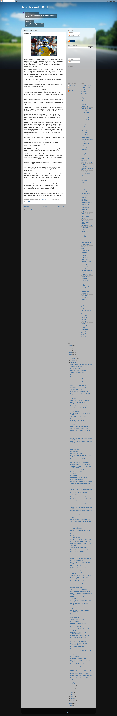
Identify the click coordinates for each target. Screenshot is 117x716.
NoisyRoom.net (85, 240)
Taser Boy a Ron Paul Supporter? (78, 589)
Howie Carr (84, 166)
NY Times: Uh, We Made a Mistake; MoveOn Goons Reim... (79, 527)
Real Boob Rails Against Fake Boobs (79, 514)
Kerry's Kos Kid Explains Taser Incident (80, 663)
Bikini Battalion (74, 451)
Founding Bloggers (86, 154)
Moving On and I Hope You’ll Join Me (34, 24)
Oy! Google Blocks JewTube (77, 525)
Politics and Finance (86, 261)
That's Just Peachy (86, 308)
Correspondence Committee (85, 122)
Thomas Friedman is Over (77, 372)
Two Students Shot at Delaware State (79, 585)
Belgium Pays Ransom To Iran (78, 648)
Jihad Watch (84, 189)
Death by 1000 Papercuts (85, 135)
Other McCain (84, 248)
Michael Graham (85, 218)
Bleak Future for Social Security (78, 496)
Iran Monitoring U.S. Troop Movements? (80, 519)
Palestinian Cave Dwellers (76, 453)
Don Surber (84, 141)
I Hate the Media (85, 173)
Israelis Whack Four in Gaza (77, 436)
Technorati (84, 306)
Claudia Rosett (85, 114)
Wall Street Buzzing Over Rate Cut (79, 677)
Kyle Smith (84, 195)
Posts (71, 32)
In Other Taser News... (76, 656)
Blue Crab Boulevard (86, 108)
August (72, 685)
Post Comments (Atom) (37, 210)
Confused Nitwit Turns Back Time (78, 500)
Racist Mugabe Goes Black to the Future (80, 421)
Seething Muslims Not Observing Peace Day (81, 567)
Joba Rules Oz (74, 494)
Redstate (83, 272)
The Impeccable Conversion (77, 389)
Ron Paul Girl (73, 475)
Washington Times (86, 331)
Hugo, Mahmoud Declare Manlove (79, 391)
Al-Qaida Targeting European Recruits (80, 464)
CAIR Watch (84, 110)
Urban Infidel (84, 325)
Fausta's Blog (84, 151)
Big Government (85, 97)
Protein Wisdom (85, 264)
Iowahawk (83, 182)
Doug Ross (84, 145)
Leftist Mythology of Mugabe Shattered (80, 370)
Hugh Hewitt (84, 171)
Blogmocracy (84, 106)
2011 (70, 345)
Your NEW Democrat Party (77, 619)
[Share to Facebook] (57, 199)
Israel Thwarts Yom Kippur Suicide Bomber (81, 541)
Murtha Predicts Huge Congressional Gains (81, 675)
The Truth (83, 313)
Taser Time (73, 545)
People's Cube (85, 257)
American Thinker (85, 89)
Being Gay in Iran (74, 376)
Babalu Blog (84, 95)
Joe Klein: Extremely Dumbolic (78, 641)
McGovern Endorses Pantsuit (77, 383)
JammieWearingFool (34, 7)
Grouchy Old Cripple (86, 162)
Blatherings (84, 104)
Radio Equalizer (85, 266)
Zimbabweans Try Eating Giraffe (78, 547)
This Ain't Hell (84, 315)
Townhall (83, 321)
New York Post (85, 229)
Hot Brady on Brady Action (77, 560)
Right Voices (84, 280)
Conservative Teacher (86, 118)
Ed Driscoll (84, 149)
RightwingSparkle (85, 282)
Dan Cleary (72, 85)
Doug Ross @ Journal (32, 13)
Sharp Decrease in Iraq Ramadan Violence (81, 364)
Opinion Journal (85, 246)
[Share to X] (55, 199)
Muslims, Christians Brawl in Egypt (79, 549)
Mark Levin (84, 209)
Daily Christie (84, 126)
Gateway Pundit (85, 158)
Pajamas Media (85, 250)
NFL (29, 201)
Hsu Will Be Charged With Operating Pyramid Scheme (79, 611)
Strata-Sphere (85, 297)
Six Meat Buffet (85, 291)
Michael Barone (85, 216)
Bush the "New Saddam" (76, 587)
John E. (71, 91)
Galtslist (83, 156)
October (73, 360)
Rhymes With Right (86, 274)
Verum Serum (29, 21)
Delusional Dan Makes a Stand (78, 580)
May (72, 692)
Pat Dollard (84, 252)
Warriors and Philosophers (77, 418)
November (73, 358)
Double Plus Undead (86, 143)
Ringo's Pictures (85, 284)
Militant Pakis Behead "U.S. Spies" (79, 447)
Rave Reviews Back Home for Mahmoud (80, 498)
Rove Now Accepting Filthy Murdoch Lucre (81, 666)
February (73, 698)
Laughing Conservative (84, 200)
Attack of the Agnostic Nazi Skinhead (79, 416)
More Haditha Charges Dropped (78, 658)
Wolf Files (83, 334)
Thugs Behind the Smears (76, 366)
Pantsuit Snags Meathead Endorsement (80, 426)
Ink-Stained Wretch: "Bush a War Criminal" (81, 558)
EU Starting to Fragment (76, 479)
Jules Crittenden (85, 193)
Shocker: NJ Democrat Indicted (78, 385)
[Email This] (52, 199)
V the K (83, 327)
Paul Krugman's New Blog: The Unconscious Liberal (78, 633)
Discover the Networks (87, 139)
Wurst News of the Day (76, 626)
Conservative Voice (86, 119)
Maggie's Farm (85, 207)
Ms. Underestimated (86, 225)
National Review (85, 227)
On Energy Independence (76, 621)
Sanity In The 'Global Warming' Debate (80, 503)
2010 (70, 348)
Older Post (60, 206)
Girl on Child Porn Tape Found (78, 387)
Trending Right (85, 323)
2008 (70, 352)
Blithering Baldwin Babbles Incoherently (80, 591)
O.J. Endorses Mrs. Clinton (77, 646)
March (72, 696)
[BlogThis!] (54, 199)
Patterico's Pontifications (84, 255)
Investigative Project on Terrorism (86, 179)
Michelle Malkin (85, 220)
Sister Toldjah (84, 289)
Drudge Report (85, 147)
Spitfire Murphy (85, 293)
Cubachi (83, 125)
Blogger (67, 712)
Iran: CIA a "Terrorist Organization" (79, 381)
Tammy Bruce (84, 303)
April (72, 694)
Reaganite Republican (87, 270)
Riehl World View (85, 276)
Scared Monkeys (85, 287)
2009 (70, 350)
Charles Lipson (85, 112)
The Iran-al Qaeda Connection (78, 487)
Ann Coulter (84, 93)
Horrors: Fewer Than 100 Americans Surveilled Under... (79, 644)
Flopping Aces (85, 153)
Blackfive (83, 102)
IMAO (82, 175)
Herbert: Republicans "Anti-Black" (78, 492)
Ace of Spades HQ (86, 85)
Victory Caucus (85, 329)
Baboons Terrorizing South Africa (78, 477)
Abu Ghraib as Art (74, 434)
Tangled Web (84, 305)
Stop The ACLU (85, 295)
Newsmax (83, 233)
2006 (70, 703)
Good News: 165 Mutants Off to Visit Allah (80, 445)
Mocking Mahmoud (75, 368)
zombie (83, 340)
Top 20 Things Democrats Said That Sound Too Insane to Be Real (41, 16)
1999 (70, 705)
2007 (70, 354)
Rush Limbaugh (85, 286)
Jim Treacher (84, 191)
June (72, 690)
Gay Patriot (84, 160)
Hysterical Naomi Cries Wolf (77, 505)
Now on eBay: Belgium (76, 668)
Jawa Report (84, 188)
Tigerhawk (84, 317)
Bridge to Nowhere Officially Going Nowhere (81, 551)
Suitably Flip (84, 299)
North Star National (86, 242)
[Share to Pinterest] (58, 199)
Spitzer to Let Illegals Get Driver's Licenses (81, 575)
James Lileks (84, 186)
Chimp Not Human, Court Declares (79, 407)
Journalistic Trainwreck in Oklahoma (79, 469)
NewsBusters (84, 231)
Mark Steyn (84, 211)
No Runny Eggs (85, 238)
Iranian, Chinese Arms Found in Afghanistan (81, 543)
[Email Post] (49, 199)
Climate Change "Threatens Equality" (79, 400)
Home (45, 206)
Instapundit (84, 177)
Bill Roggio (84, 100)
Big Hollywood (85, 98)
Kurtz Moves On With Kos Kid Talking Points (81, 481)
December (73, 356)
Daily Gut (83, 128)
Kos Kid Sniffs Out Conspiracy (77, 583)
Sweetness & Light (86, 301)
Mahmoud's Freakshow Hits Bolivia (79, 405)
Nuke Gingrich (85, 244)
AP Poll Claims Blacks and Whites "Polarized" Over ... (78, 410)
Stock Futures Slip (75, 617)
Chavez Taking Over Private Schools (79, 673)
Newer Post (28, 206)
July (72, 688)
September (74, 362)
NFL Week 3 (73, 533)
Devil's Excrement (85, 137)
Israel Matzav (84, 184)
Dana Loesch (84, 132)
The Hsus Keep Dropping (76, 570)
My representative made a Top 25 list (79, 635)
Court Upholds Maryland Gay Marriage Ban (81, 650)
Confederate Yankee (86, 116)
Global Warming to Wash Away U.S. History (81, 539)
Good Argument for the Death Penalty (79, 378)
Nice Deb (83, 237)
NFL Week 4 (73, 374)
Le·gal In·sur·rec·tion (86, 202)
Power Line (84, 263)
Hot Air (83, 164)
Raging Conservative (86, 268)
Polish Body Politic (75, 449)
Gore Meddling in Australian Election (79, 556)
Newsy (83, 235)
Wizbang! (83, 333)
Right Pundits (84, 278)
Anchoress (84, 91)
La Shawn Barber (85, 197)
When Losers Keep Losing (77, 565)
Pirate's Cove (84, 259)
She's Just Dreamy (75, 679)
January (73, 700)
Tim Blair (83, 319)
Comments (72, 35)
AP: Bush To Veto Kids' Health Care (79, 554)
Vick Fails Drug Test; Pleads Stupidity (79, 428)
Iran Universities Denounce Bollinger (79, 462)
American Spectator (86, 87)
